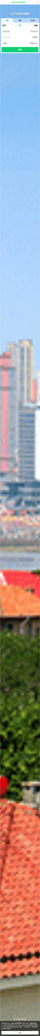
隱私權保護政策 (7, 1028)
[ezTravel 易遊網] (20, 2)
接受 (20, 1033)
